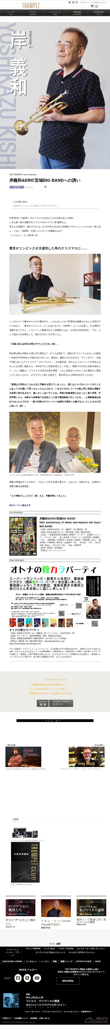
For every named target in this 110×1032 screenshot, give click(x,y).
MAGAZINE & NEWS (12, 961)
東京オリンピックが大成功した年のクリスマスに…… (38, 206)
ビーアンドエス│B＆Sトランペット (50, 952)
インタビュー (32, 961)
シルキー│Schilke (65, 948)
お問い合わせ (44, 1018)
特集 (55, 961)
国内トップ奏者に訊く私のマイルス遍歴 (91, 920)
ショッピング (55, 13)
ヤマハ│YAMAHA (33, 948)
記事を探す (100, 13)
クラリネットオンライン (52, 1012)
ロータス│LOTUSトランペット (82, 952)
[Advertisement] (55, 798)
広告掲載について (21, 1018)
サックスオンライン (71, 1012)
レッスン (45, 961)
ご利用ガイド (7, 1018)
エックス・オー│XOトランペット (91, 948)
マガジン (33, 13)
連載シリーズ (66, 961)
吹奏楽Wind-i (86, 1012)
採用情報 (33, 1018)
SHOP (98, 961)
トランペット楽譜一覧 (33, 1026)
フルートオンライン (32, 1012)
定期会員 (77, 13)
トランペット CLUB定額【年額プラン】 (27, 841)
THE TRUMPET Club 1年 (21, 884)
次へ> (58, 720)
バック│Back (49, 948)
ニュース (11, 13)
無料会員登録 (67, 981)
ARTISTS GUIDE (84, 961)
